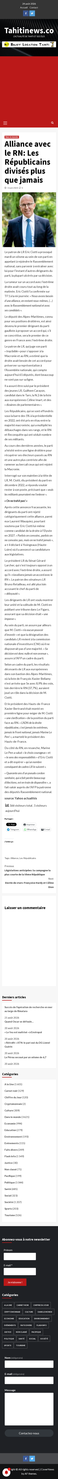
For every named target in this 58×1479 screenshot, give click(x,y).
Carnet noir (11, 1090)
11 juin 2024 (12, 188)
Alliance (14, 858)
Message (10, 1390)
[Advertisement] (29, 87)
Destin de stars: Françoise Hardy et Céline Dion (29, 883)
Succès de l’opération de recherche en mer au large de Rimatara (28, 1009)
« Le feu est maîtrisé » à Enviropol (23, 1032)
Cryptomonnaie (13, 1103)
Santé (8, 1188)
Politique (10, 1182)
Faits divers (11, 1149)
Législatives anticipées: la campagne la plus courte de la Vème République (28, 870)
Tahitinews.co (29, 30)
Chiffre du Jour (13, 1097)
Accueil (24, 7)
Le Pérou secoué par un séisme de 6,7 (25, 1057)
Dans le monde (11, 137)
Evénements (12, 1143)
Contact (34, 7)
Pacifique (10, 1175)
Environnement (13, 1136)
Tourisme (10, 1215)
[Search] (52, 122)
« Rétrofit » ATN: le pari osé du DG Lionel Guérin (27, 1044)
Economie (10, 1123)
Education (10, 1130)
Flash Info (10, 1156)
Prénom (8, 1249)
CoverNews (47, 1469)
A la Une (9, 1084)
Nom (14, 1357)
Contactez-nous (29, 1433)
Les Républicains (27, 858)
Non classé (11, 1169)
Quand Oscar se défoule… (19, 1021)
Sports (8, 1208)
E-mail (8, 1265)
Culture (9, 1110)
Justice (9, 1162)
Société (9, 1202)
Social (8, 1195)
